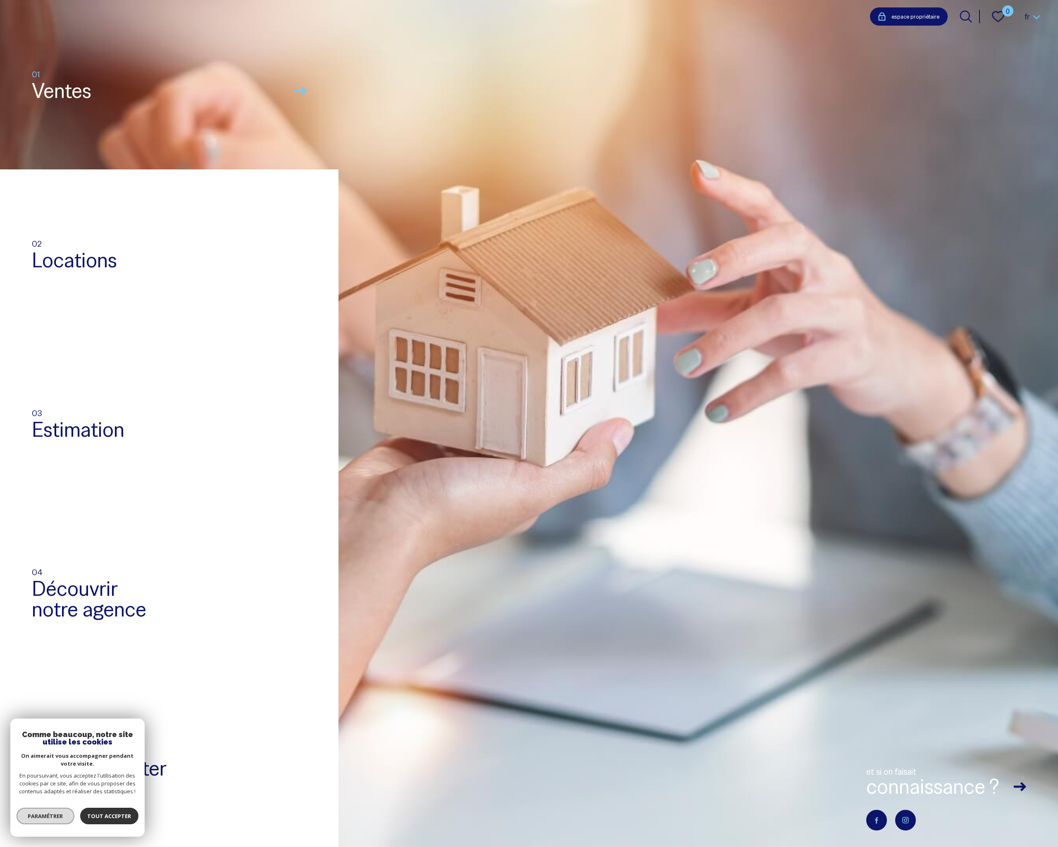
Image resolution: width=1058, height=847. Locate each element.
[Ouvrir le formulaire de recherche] (965, 16)
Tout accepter (109, 816)
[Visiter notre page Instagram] (905, 820)
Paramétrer (45, 816)
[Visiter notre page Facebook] (876, 820)
